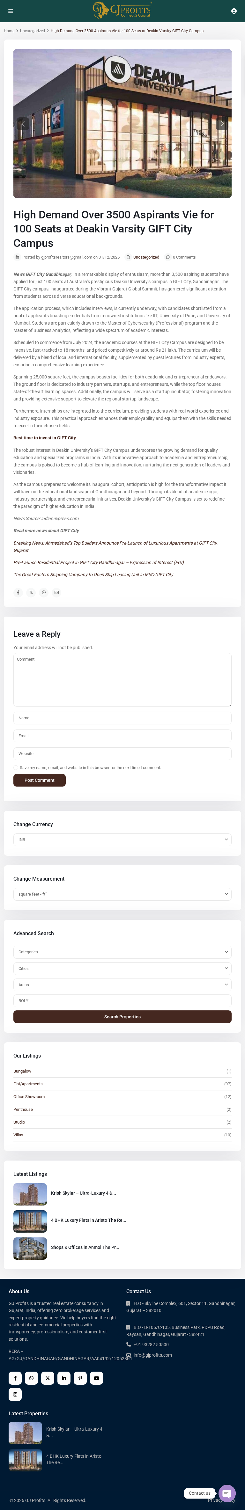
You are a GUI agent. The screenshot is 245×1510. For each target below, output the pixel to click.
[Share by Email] (56, 592)
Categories (28, 951)
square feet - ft (33, 894)
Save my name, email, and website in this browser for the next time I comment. (90, 767)
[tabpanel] (122, 984)
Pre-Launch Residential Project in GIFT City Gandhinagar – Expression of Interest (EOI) (98, 562)
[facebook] (15, 1378)
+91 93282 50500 (151, 1344)
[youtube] (96, 1378)
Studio (19, 1122)
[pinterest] (80, 1378)
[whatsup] (31, 1378)
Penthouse (23, 1109)
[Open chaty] (227, 1493)
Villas (18, 1134)
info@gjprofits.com (153, 1355)
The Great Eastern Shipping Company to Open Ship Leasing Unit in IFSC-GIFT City (93, 574)
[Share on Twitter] (31, 592)
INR (22, 839)
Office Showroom (29, 1096)
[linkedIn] (64, 1378)
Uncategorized (32, 31)
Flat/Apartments (28, 1083)
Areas (24, 984)
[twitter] (47, 1378)
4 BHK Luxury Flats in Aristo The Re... (88, 1220)
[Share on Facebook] (18, 592)
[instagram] (15, 1394)
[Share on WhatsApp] (43, 592)
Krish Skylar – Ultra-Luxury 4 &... (83, 1193)
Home (9, 31)
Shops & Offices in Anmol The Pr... (85, 1247)
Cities (24, 968)
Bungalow (22, 1071)
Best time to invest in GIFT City (44, 437)
